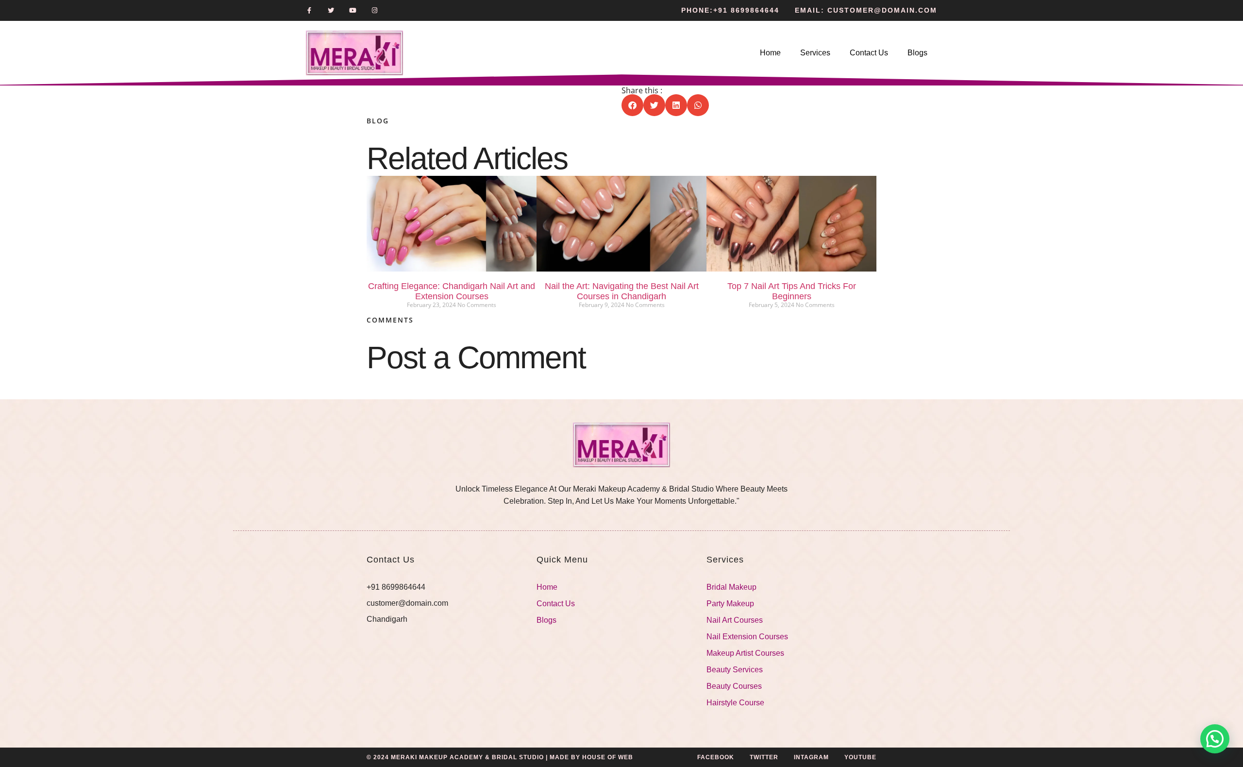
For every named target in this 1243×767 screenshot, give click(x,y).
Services (815, 53)
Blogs (917, 53)
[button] (632, 105)
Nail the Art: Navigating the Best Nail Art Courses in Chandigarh (622, 291)
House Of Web (607, 757)
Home (770, 53)
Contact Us (869, 53)
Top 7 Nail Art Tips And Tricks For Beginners (791, 291)
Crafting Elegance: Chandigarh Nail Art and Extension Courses (451, 291)
